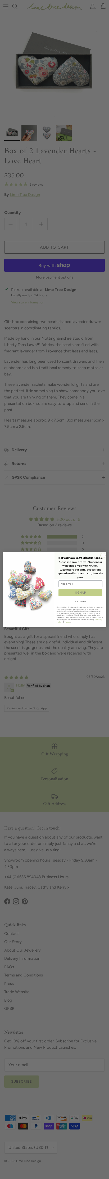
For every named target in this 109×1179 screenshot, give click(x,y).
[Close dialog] (103, 555)
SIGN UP (80, 592)
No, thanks (80, 601)
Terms (67, 622)
